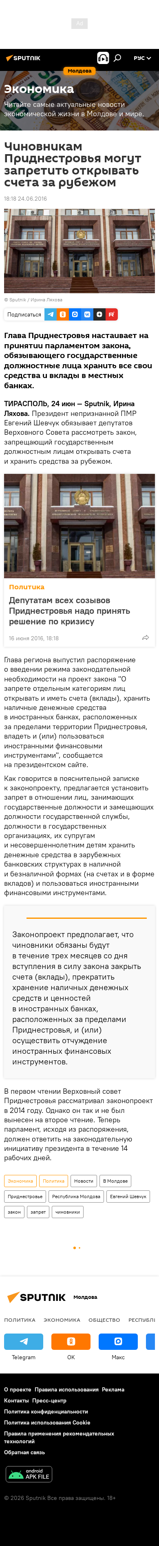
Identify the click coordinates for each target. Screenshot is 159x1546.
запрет (38, 1212)
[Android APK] (29, 1475)
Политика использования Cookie (47, 1422)
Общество (104, 1319)
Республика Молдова (76, 1196)
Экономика (20, 1181)
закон (14, 1212)
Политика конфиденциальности (46, 1411)
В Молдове (115, 1181)
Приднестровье (25, 1196)
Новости (83, 1181)
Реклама (113, 1389)
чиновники (67, 1212)
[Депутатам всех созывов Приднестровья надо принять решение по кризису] (79, 526)
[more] (145, 637)
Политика (26, 587)
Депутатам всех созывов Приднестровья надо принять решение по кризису (69, 610)
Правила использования (67, 1389)
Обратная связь (24, 1452)
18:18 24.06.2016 (25, 198)
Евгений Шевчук (128, 1196)
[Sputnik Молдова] (24, 61)
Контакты (16, 1400)
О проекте (17, 1389)
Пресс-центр (49, 1400)
